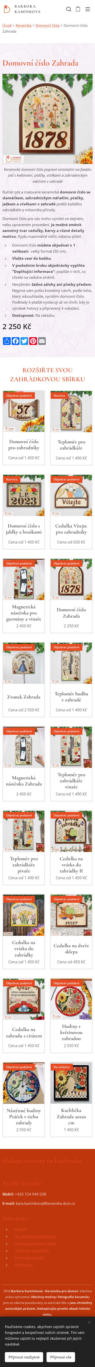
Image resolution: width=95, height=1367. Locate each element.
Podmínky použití (29, 1257)
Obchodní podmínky (32, 1250)
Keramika (23, 25)
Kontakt (21, 1229)
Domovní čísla (47, 25)
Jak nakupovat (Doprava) (35, 1236)
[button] (68, 9)
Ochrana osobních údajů (35, 1243)
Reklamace (24, 1264)
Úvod (6, 25)
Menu (88, 9)
